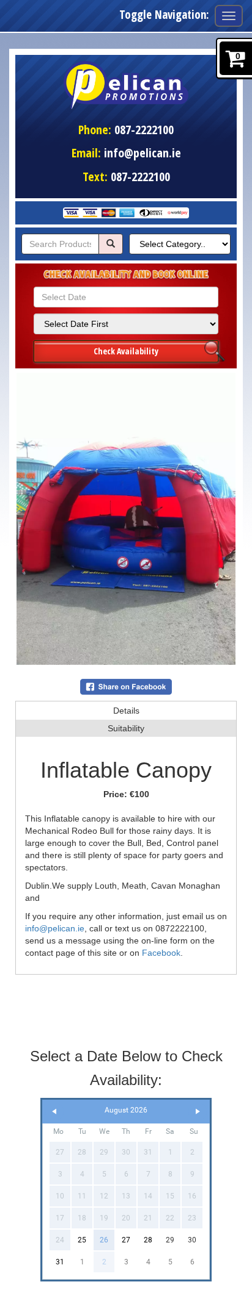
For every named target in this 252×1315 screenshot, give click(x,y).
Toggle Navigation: (164, 15)
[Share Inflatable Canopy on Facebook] (126, 685)
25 (82, 1240)
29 (170, 1240)
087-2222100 (144, 129)
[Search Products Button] (110, 244)
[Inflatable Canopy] (126, 518)
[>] (197, 1111)
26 (104, 1240)
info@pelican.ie (142, 153)
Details (126, 710)
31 (60, 1262)
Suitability (126, 728)
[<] (54, 1111)
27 (126, 1240)
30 (192, 1240)
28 (148, 1240)
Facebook (161, 953)
